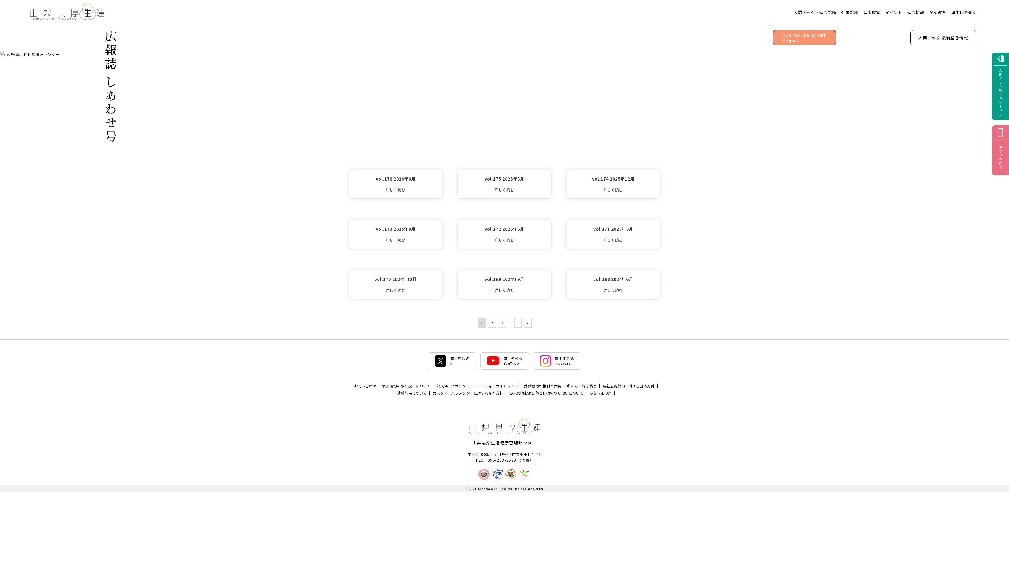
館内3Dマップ (873, 37)
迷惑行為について (412, 393)
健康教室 (871, 12)
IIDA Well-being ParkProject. (804, 38)
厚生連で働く (964, 12)
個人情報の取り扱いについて (406, 385)
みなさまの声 (600, 393)
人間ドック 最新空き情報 (943, 37)
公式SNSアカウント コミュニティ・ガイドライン (477, 385)
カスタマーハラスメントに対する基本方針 (468, 393)
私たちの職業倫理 (582, 385)
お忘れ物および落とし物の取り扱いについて (546, 393)
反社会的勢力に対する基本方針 (629, 385)
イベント (893, 12)
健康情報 (915, 12)
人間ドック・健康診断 (815, 12)
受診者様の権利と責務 (542, 385)
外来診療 (849, 12)
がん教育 (937, 12)
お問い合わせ (365, 385)
